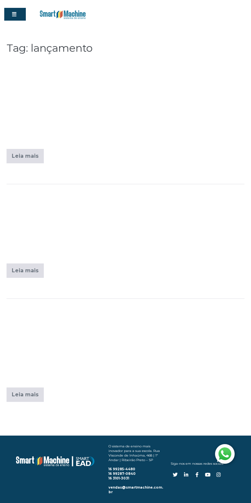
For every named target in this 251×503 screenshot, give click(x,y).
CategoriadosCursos (64, 173)
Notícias (50, 288)
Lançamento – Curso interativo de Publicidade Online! (113, 72)
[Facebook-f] (196, 474)
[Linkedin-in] (186, 474)
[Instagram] (218, 474)
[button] (15, 14)
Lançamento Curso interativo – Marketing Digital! (104, 195)
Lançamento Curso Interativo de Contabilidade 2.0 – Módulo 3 (124, 314)
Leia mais (28, 154)
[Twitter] (175, 474)
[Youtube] (207, 474)
